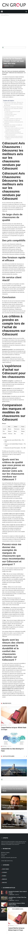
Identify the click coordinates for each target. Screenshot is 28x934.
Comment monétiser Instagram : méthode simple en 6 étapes (16, 929)
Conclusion (7, 117)
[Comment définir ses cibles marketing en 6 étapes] (14, 739)
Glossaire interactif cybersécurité (9, 857)
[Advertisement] (14, 32)
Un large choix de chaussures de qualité (12, 111)
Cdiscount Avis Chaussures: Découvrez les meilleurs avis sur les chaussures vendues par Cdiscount (13, 108)
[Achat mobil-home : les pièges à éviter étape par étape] (4, 898)
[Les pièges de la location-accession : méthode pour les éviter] (4, 910)
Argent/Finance (5, 869)
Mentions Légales (5, 852)
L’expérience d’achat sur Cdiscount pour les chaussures (13, 122)
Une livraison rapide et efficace (11, 114)
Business (4, 876)
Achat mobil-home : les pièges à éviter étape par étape (17, 897)
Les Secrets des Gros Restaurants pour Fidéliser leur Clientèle (12, 806)
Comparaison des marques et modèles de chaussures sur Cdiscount (13, 126)
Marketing (11, 925)
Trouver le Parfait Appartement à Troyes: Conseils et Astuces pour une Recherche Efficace (13, 789)
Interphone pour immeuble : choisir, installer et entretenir (18, 892)
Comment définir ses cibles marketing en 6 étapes (12, 750)
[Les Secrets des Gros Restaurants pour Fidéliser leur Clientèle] (14, 802)
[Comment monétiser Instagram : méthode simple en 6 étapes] (17, 918)
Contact (3, 855)
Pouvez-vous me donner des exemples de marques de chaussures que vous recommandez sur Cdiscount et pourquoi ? (14, 133)
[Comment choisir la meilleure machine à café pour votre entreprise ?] (14, 820)
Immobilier (4, 879)
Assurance (4, 872)
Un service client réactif (9, 115)
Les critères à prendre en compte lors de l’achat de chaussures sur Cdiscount (13, 119)
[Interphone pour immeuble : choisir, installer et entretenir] (4, 892)
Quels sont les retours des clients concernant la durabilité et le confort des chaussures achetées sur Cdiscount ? (14, 137)
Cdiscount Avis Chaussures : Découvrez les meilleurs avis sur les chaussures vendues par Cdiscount (13, 104)
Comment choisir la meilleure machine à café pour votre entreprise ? (14, 825)
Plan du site (4, 854)
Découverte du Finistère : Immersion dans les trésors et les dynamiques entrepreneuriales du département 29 (14, 772)
